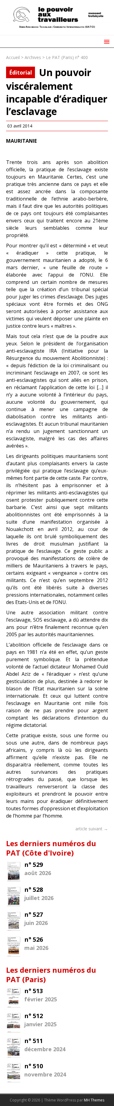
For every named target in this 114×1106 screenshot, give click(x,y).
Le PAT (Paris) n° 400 (67, 57)
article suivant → (91, 829)
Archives (33, 57)
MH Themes (94, 1100)
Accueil (13, 57)
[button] (105, 41)
